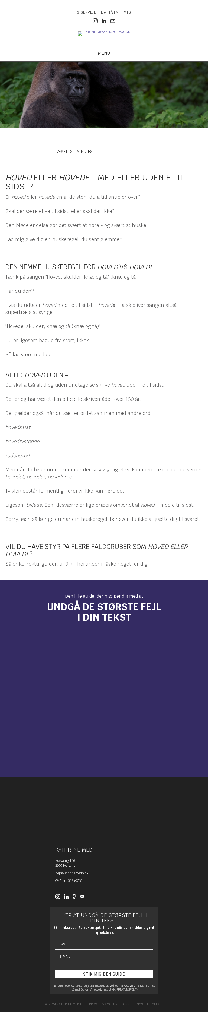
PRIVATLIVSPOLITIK (127, 989)
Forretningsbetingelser (142, 1004)
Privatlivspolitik (103, 1004)
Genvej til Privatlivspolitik (23, 756)
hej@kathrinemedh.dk (72, 873)
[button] (104, 720)
